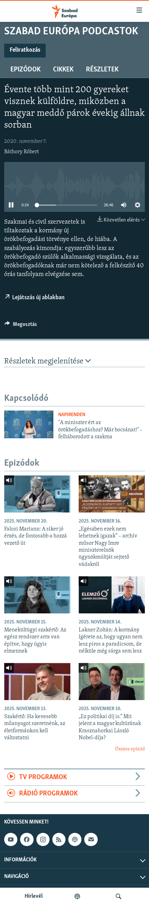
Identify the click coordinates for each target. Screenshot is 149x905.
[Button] (21, 326)
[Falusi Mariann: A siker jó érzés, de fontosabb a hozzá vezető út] (37, 493)
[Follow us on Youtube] (10, 839)
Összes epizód (130, 749)
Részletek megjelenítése (44, 361)
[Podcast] (74, 839)
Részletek (102, 69)
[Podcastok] (77, 896)
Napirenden (71, 414)
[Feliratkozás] (90, 839)
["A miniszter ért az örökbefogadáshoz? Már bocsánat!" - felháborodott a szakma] (28, 424)
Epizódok (25, 69)
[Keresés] (118, 896)
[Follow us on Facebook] (26, 839)
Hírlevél (34, 896)
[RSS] (58, 839)
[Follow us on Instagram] (43, 839)
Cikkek (63, 69)
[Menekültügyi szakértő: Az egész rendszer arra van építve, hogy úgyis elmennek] (37, 594)
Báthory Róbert (21, 152)
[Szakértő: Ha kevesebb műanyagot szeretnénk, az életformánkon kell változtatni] (37, 681)
